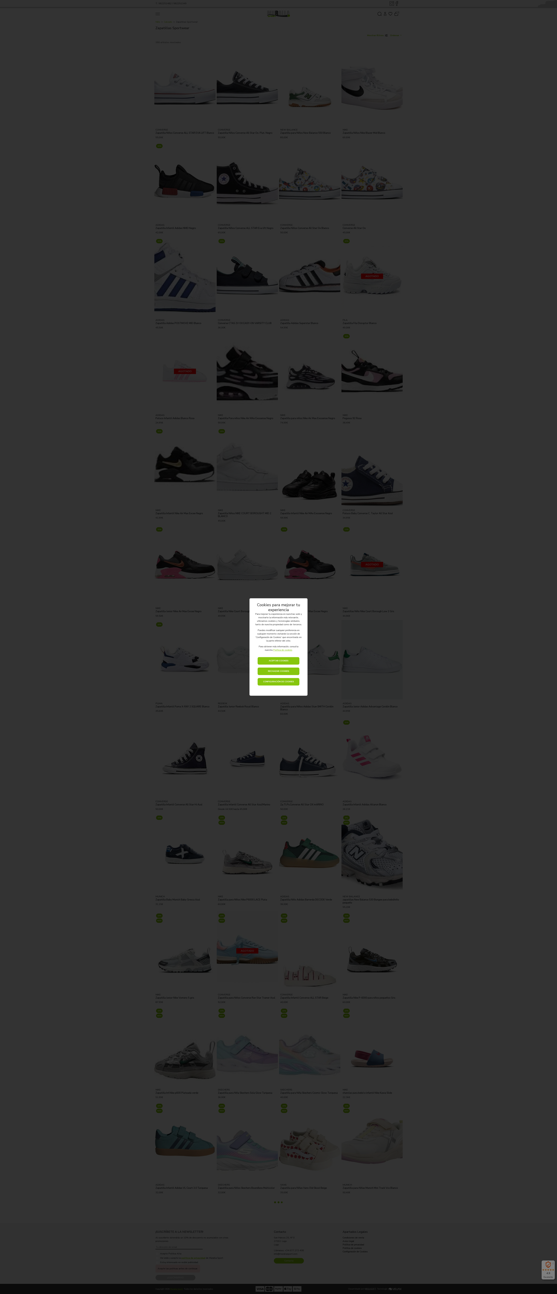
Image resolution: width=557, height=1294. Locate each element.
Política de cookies (282, 650)
